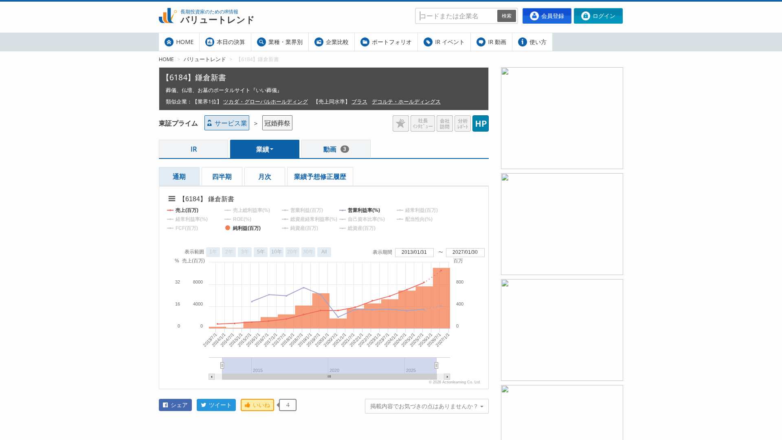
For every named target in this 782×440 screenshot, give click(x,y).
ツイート (219, 405)
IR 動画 (496, 42)
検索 (507, 15)
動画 (334, 149)
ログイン (603, 16)
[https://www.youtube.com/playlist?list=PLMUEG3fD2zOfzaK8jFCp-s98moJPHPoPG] (562, 72)
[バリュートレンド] (168, 6)
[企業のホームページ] (480, 120)
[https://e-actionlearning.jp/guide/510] (562, 283)
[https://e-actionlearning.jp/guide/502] (562, 178)
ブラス (359, 101)
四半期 (222, 176)
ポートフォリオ (391, 42)
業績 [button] (262, 149)
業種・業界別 (285, 42)
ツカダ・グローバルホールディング (265, 101)
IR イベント (449, 42)
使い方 (537, 42)
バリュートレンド (205, 59)
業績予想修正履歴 (320, 176)
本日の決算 (230, 42)
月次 (264, 176)
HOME (183, 42)
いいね (260, 405)
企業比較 (336, 42)
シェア (178, 405)
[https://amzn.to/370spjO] (562, 389)
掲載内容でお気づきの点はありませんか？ (425, 406)
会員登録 (552, 16)
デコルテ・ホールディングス (406, 101)
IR (194, 149)
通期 (179, 176)
